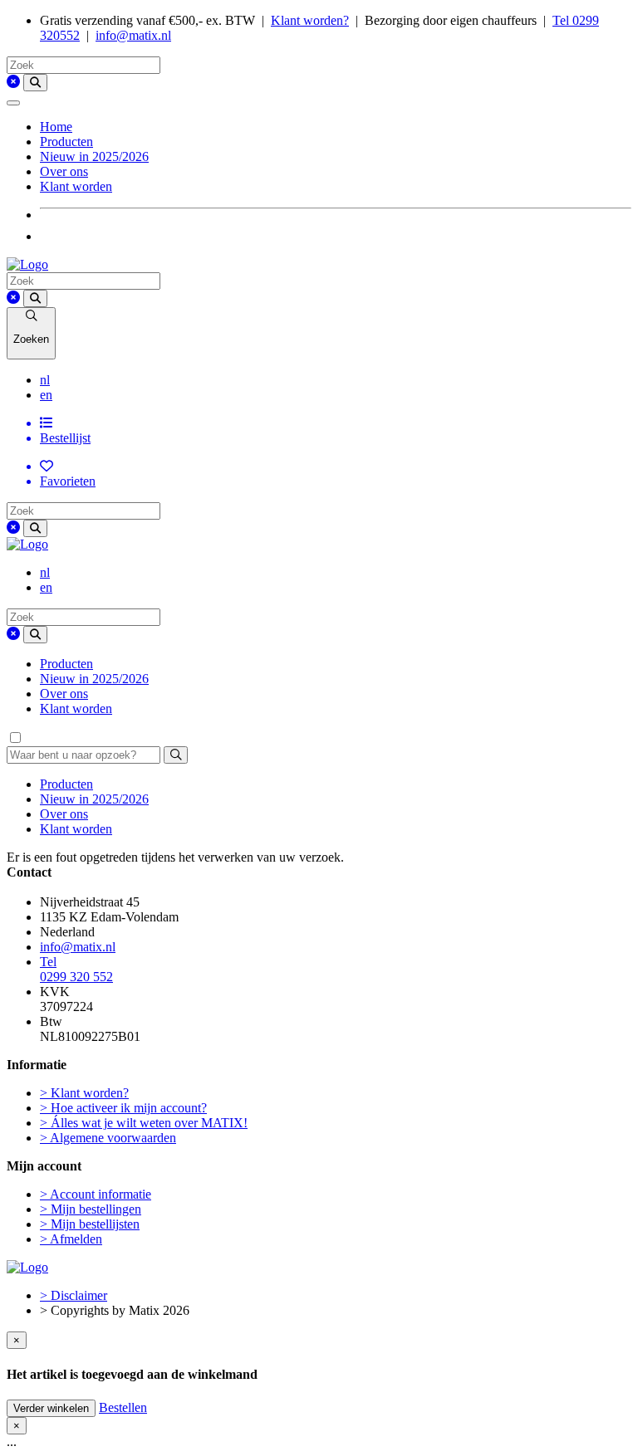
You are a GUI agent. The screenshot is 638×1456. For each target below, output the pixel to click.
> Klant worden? (84, 1093)
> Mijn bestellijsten (90, 1224)
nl (45, 380)
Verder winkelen (51, 1408)
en (46, 395)
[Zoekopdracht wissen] (13, 82)
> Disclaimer (73, 1295)
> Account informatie (95, 1194)
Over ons (64, 171)
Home (56, 127)
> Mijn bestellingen (90, 1209)
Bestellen (123, 1407)
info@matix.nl (133, 35)
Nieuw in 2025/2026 (94, 156)
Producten (66, 141)
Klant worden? (310, 20)
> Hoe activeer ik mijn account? (123, 1108)
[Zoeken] (35, 82)
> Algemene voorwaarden (108, 1138)
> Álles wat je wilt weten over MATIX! (144, 1123)
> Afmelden (71, 1239)
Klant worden (76, 186)
